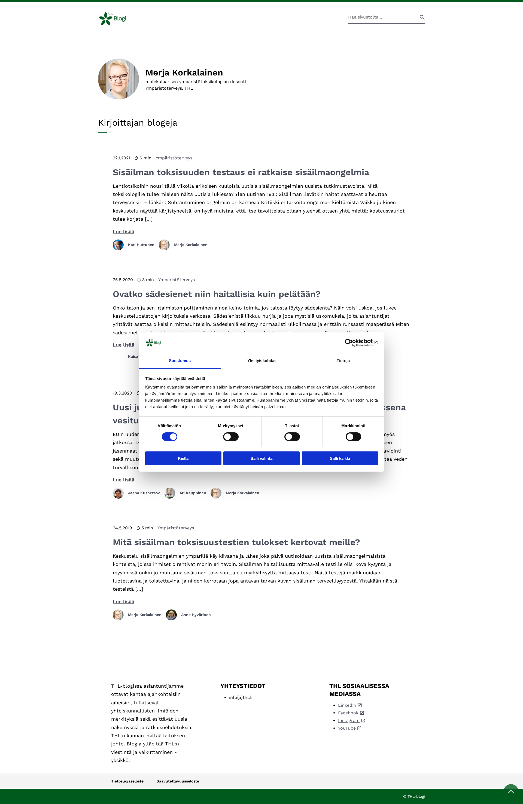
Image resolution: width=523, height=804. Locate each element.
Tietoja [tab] (343, 360)
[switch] (231, 436)
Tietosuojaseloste (127, 781)
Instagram (349, 720)
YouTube (347, 728)
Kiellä (183, 458)
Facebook (348, 712)
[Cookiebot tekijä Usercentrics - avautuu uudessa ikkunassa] (354, 343)
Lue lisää (123, 231)
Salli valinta (261, 458)
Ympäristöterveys (174, 157)
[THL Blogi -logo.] (118, 18)
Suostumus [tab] (180, 360)
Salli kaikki (340, 458)
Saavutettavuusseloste (178, 781)
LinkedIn (347, 705)
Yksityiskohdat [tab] (261, 360)
